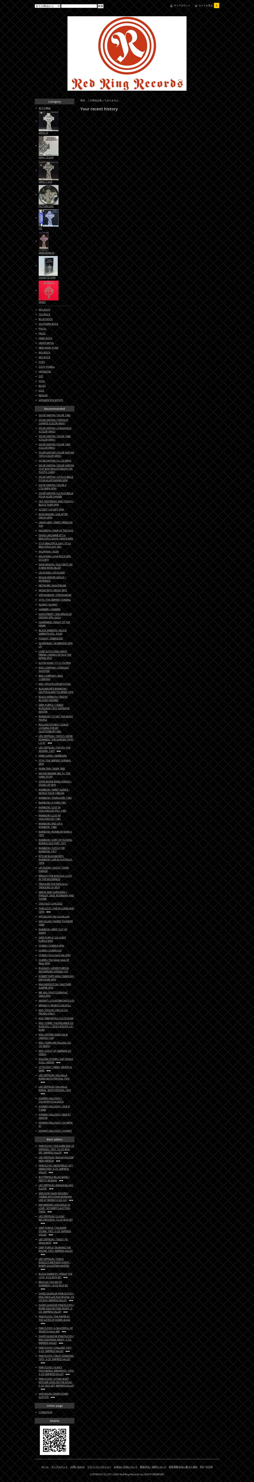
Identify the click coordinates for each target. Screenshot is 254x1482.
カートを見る (208, 5)
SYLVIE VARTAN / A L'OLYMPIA (55, 460)
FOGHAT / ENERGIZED (51, 638)
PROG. (42, 333)
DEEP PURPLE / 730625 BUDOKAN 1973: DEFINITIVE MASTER (54, 708)
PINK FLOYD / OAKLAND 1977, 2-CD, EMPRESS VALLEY (55, 1349)
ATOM (209, 1467)
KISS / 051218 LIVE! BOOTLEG (55, 684)
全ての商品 (45, 108)
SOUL (42, 381)
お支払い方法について (126, 1467)
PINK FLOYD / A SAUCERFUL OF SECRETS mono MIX (56, 1329)
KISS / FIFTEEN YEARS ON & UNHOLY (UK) (53, 1036)
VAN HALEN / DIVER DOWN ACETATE (53, 1395)
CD (40, 228)
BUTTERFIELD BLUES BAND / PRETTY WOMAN (54, 1178)
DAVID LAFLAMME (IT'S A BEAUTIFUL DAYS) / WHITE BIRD (56, 537)
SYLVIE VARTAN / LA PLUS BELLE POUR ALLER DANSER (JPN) (56, 478)
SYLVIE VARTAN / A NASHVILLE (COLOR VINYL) (55, 429)
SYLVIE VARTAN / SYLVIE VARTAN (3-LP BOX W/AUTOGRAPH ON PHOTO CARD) (56, 469)
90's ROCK (44, 357)
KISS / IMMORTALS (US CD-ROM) (56, 1018)
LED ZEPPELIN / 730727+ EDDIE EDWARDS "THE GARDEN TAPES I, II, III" (56, 739)
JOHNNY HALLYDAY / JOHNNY (55, 1131)
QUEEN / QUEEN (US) (50, 950)
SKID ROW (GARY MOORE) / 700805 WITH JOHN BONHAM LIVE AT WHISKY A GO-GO (55, 1197)
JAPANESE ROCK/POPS (51, 400)
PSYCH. (43, 328)
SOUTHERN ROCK (48, 324)
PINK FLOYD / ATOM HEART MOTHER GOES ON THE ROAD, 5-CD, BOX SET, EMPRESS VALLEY (56, 1382)
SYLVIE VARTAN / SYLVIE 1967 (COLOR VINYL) (54, 446)
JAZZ (41, 390)
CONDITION (45, 1412)
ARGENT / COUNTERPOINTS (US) (56, 1000)
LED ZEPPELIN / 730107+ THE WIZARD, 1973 (54, 749)
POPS (42, 362)
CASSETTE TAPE (47, 277)
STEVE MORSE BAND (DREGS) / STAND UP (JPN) (55, 783)
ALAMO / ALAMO (48, 604)
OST (41, 376)
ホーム (45, 1467)
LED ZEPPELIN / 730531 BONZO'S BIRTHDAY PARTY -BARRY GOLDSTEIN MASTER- (55, 1262)
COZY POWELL (47, 367)
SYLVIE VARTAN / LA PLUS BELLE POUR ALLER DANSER (56, 495)
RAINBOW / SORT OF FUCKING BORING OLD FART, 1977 (55, 841)
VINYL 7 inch (45, 182)
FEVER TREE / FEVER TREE (52, 768)
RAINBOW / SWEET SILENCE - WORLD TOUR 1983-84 (54, 791)
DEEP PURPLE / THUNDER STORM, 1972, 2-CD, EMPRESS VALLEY (55, 1231)
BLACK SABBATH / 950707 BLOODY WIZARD (53, 698)
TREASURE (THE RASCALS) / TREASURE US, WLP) (53, 885)
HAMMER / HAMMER (50, 609)
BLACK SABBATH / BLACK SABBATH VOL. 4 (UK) (53, 632)
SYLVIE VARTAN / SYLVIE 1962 (54, 415)
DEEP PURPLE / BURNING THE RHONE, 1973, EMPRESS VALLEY (56, 1249)
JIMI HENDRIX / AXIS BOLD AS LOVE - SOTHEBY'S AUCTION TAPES (54, 1208)
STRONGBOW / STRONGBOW (55, 595)
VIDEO (42, 302)
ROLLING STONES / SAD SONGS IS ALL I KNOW (56, 1060)
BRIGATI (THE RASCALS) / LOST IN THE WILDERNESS (55, 877)
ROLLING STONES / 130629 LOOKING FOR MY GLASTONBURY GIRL (53, 728)
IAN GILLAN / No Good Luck (54, 916)
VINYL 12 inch (46, 157)
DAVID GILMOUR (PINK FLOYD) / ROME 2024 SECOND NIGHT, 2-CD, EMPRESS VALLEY (56, 1308)
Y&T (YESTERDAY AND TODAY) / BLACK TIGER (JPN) (56, 503)
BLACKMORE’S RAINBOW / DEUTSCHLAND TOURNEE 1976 (56, 690)
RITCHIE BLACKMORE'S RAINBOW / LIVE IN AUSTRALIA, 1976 (56, 860)
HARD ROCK (45, 338)
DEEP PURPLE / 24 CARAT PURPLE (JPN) (52, 939)
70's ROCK (44, 314)
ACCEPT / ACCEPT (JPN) (51, 509)
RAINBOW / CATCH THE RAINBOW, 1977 (52, 849)
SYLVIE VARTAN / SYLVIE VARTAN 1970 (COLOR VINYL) (56, 454)
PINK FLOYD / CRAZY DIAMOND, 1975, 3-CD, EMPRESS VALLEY (56, 1357)
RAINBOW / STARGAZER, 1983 (55, 798)
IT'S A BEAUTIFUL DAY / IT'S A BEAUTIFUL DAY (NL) (55, 545)
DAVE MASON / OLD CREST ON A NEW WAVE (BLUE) (55, 566)
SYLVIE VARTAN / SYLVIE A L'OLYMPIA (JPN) (52, 486)
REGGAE (43, 395)
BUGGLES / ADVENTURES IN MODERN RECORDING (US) (54, 969)
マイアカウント (182, 5)
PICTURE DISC (46, 206)
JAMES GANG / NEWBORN (53, 755)
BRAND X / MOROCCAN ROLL (55, 1005)
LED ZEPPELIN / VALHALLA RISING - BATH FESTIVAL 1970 (55, 1088)
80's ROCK (44, 352)
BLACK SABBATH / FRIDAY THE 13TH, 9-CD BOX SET (55, 1275)
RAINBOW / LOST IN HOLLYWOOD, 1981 (50, 817)
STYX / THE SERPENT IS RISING (55, 599)
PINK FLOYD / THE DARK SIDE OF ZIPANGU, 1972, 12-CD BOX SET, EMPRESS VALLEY (56, 1149)
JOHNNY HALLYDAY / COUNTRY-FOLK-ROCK (51, 1100)
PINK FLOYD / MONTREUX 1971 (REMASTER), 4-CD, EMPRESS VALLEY (56, 1169)
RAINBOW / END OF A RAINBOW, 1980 (51, 825)
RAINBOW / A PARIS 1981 (52, 802)
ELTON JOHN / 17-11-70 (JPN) (55, 663)
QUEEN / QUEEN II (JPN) (51, 945)
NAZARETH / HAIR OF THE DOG (56, 530)
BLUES (42, 386)
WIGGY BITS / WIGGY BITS (53, 590)
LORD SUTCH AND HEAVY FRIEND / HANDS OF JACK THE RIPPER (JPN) (55, 655)
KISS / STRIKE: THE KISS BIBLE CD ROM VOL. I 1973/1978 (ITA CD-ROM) (56, 1026)
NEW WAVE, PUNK (48, 347)
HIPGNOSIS (45, 371)
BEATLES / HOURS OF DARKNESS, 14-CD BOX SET (53, 1283)
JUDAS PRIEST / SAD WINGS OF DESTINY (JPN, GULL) (55, 615)
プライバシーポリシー (99, 1467)
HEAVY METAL (46, 343)
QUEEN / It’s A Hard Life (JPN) (54, 955)
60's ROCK (44, 309)
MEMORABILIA (46, 253)
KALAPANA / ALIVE (49, 551)
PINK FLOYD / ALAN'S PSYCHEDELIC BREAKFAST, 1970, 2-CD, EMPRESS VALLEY (56, 1371)
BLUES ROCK (46, 319)
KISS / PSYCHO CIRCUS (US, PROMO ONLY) (53, 1012)
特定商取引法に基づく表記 (183, 1467)
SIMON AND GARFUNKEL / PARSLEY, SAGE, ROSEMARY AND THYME (56, 895)
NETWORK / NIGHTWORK (52, 585)
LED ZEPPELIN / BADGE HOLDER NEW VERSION (56, 1159)
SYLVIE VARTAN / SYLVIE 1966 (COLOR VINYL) (54, 438)
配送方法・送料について (153, 1467)
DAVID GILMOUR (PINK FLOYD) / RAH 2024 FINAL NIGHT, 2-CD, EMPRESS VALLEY (56, 1340)
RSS (202, 1467)
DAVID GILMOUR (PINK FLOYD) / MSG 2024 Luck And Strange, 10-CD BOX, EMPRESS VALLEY (56, 1297)
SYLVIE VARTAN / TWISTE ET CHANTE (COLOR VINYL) (53, 421)
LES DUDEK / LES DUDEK (52, 572)
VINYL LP (43, 133)
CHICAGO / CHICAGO (51, 903)
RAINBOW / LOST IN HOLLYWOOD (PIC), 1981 (52, 809)
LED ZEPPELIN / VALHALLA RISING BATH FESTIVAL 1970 (54, 1077)
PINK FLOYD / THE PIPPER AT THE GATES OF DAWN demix (54, 1318)
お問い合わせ (77, 1467)
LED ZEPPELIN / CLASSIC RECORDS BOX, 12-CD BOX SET (56, 1218)
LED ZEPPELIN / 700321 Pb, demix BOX (53, 1241)
